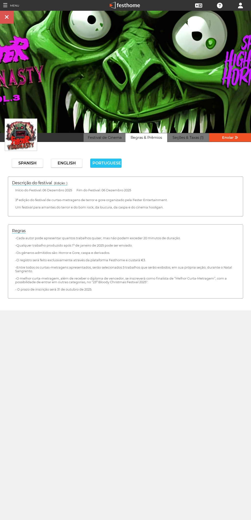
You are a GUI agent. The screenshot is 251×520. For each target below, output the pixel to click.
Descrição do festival (39, 183)
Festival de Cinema (105, 137)
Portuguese (107, 163)
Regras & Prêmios (146, 137)
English (67, 163)
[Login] (240, 5)
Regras (19, 230)
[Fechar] (7, 17)
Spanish (27, 163)
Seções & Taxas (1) (188, 137)
